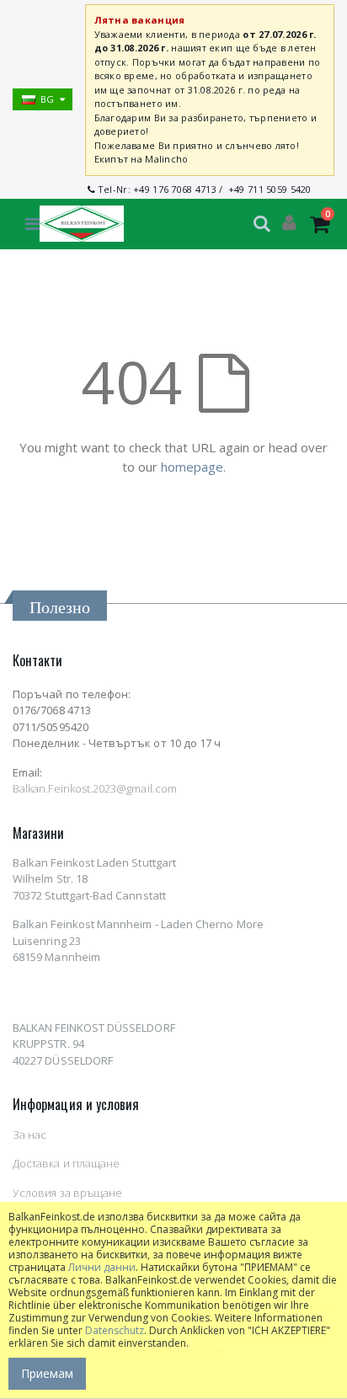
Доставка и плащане (66, 1163)
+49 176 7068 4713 (174, 189)
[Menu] (32, 223)
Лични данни (102, 1267)
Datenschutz (114, 1330)
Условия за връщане (67, 1192)
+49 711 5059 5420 (270, 189)
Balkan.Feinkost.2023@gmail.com (95, 788)
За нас (29, 1134)
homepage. (193, 466)
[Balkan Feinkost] (82, 224)
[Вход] (289, 223)
